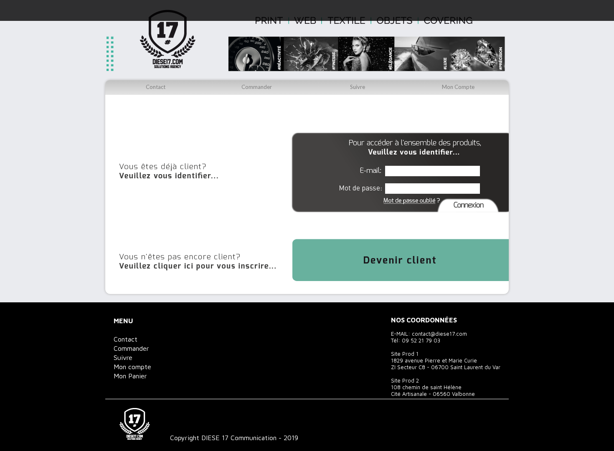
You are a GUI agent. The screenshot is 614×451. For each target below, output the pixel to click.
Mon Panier (130, 376)
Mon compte (132, 366)
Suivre (357, 87)
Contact (155, 87)
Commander (256, 87)
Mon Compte (458, 87)
